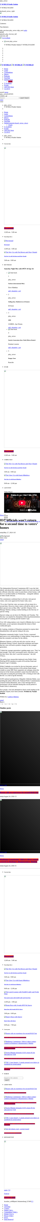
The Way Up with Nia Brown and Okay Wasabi (15, 256)
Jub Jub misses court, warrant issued (13, 1133)
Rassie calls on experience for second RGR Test (19, 793)
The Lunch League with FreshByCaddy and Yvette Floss (17, 997)
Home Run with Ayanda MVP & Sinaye (13, 1009)
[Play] (5, 514)
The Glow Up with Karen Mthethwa (12, 479)
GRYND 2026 (9, 1197)
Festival (6, 1193)
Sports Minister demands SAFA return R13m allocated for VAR (19, 1058)
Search (24, 98)
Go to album (6, 38)
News (2, 515)
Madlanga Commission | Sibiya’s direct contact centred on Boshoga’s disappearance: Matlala (19, 861)
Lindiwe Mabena (13, 697)
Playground (9, 228)
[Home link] (17, 65)
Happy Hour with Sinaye (10, 1021)
